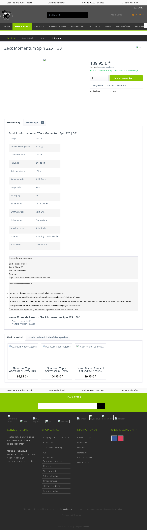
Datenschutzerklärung (52, 447)
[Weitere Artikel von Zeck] (139, 51)
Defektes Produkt (50, 476)
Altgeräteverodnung (51, 486)
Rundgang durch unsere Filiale (56, 437)
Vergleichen (98, 85)
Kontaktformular (50, 481)
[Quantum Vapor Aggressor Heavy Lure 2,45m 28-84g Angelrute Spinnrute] (23, 355)
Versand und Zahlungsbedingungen (52, 459)
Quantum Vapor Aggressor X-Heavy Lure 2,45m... (56, 369)
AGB (45, 452)
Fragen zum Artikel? (21, 321)
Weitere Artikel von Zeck (23, 323)
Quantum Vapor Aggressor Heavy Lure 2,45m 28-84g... (22, 369)
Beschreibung (13, 122)
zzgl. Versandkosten (107, 67)
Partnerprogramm (85, 457)
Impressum (48, 442)
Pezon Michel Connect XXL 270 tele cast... (90, 369)
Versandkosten (66, 509)
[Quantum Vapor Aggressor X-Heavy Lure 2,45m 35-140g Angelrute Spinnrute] (57, 355)
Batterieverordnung (51, 491)
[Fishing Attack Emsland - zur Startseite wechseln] (6, 15)
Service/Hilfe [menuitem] (139, 8)
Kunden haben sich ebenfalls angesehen (48, 337)
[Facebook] (114, 438)
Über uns (81, 447)
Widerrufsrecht (49, 471)
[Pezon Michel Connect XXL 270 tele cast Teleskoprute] (90, 355)
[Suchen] (84, 15)
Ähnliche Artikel (15, 337)
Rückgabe (47, 466)
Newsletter (82, 452)
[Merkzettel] (102, 15)
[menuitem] (67, 15)
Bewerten (121, 85)
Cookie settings (84, 437)
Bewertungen (34, 122)
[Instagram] (120, 438)
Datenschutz (83, 462)
